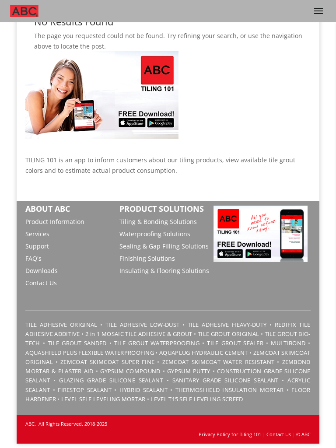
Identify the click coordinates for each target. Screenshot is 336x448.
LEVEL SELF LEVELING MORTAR (102, 399)
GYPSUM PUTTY (188, 371)
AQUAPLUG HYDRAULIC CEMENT (203, 353)
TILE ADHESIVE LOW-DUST (142, 325)
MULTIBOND (288, 343)
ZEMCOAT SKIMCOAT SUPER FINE (107, 362)
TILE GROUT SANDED (77, 343)
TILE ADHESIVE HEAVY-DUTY (227, 325)
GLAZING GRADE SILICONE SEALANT (111, 380)
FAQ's (33, 258)
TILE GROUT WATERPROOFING (157, 343)
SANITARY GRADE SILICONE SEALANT (225, 380)
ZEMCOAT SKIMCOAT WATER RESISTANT (218, 362)
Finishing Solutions (147, 258)
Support (37, 246)
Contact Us (41, 283)
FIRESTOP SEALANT (85, 390)
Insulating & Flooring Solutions (164, 270)
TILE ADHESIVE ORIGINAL (61, 325)
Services (37, 234)
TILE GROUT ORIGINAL (228, 334)
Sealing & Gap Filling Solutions (164, 246)
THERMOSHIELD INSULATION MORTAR (229, 390)
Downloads (41, 270)
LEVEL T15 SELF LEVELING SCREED (196, 399)
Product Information (54, 221)
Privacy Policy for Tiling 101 (230, 434)
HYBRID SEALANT (143, 390)
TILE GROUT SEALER (235, 343)
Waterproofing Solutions (154, 234)
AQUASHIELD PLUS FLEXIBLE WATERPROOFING (89, 353)
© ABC (303, 434)
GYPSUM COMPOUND (130, 371)
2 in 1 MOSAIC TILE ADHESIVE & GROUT (138, 334)
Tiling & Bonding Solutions (158, 221)
